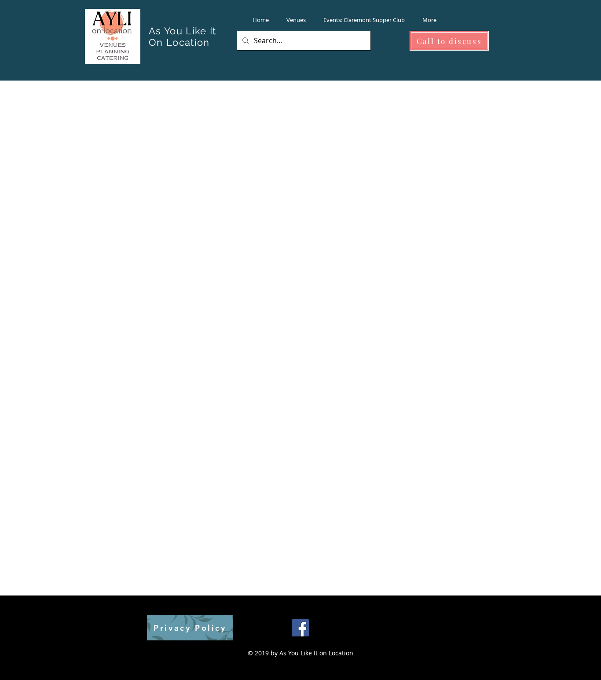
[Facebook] (300, 627)
